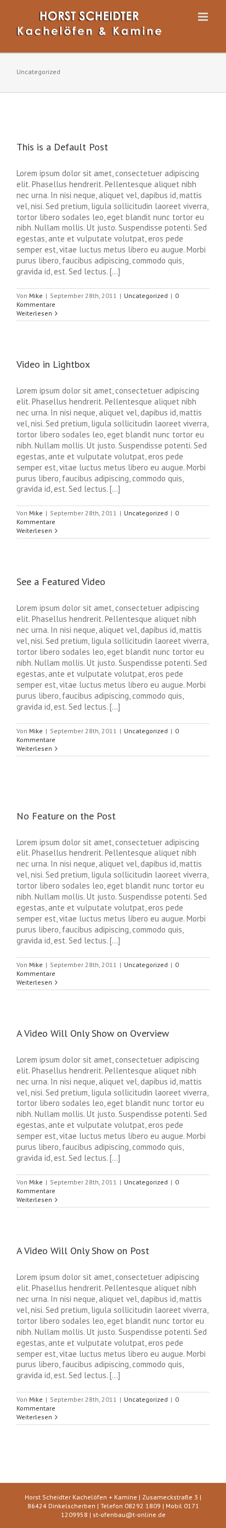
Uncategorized (146, 295)
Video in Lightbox (53, 364)
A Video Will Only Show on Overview (92, 1033)
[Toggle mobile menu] (204, 17)
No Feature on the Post (66, 816)
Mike (36, 295)
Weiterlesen (34, 313)
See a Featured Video (60, 581)
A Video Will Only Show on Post (82, 1250)
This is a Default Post (62, 147)
